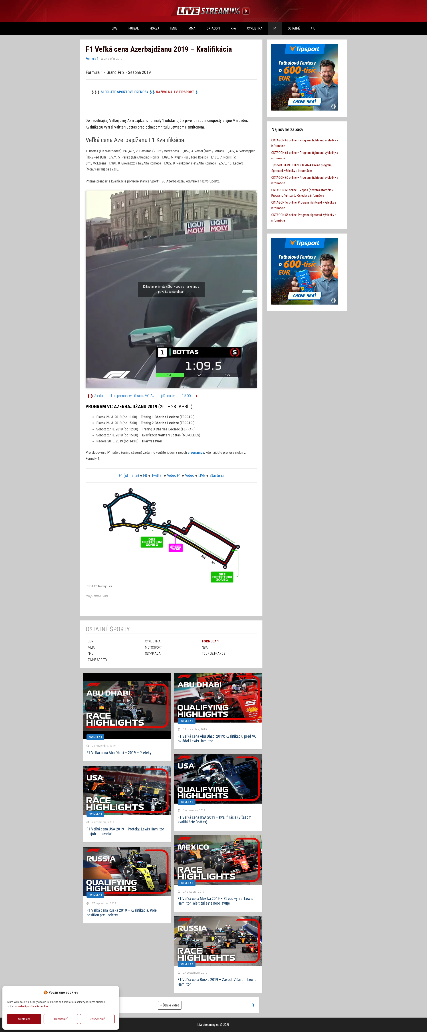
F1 (275, 28)
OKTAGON (213, 28)
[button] (112, 992)
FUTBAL (134, 28)
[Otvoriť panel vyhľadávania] (313, 28)
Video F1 (174, 475)
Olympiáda (153, 654)
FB (145, 475)
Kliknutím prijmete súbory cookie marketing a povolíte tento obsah (171, 289)
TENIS (173, 28)
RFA (233, 28)
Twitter (157, 475)
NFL (90, 654)
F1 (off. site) (129, 475)
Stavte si (216, 475)
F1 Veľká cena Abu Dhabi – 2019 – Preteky (119, 753)
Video (189, 475)
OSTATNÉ (294, 28)
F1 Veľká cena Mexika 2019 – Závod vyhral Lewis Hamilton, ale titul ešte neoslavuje (215, 900)
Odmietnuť (61, 1019)
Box (90, 641)
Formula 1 (92, 59)
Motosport (153, 648)
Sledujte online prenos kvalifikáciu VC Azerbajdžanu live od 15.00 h (143, 396)
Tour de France (213, 654)
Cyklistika (254, 28)
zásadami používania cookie (31, 1006)
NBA (205, 648)
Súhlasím (24, 1019)
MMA (192, 28)
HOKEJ (154, 28)
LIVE (114, 28)
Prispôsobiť (97, 1019)
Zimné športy (97, 660)
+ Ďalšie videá (169, 1005)
